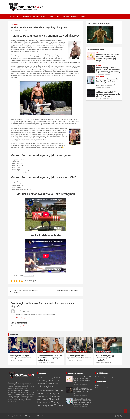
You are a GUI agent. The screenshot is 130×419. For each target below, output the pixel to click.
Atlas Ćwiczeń (100, 77)
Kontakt (97, 385)
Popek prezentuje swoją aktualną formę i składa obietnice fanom (105, 358)
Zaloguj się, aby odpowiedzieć (25, 318)
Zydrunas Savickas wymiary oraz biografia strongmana (25, 291)
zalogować (20, 326)
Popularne (14, 334)
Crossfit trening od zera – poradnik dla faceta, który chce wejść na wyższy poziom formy (108, 70)
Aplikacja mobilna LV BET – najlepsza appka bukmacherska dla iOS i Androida (108, 94)
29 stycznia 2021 (43, 362)
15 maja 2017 (14, 31)
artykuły (13, 16)
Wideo (52, 16)
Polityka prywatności (101, 388)
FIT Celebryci (14, 351)
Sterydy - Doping (43, 396)
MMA (53, 387)
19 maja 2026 (100, 63)
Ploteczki (22, 351)
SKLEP (58, 16)
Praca (83, 16)
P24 (20, 416)
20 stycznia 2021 (100, 362)
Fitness (50, 351)
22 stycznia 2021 (71, 360)
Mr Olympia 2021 (50, 390)
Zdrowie (58, 405)
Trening (98, 65)
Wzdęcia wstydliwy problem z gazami (68, 290)
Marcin (18, 310)
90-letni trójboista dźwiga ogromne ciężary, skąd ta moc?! (79, 357)
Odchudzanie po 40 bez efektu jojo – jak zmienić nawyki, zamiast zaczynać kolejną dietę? (107, 58)
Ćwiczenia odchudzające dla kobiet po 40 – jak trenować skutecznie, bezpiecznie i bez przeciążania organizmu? (107, 82)
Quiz (48, 393)
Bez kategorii (51, 378)
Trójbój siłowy (42, 406)
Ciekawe (74, 16)
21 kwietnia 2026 (101, 98)
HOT (45, 383)
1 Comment (28, 31)
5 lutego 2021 (13, 360)
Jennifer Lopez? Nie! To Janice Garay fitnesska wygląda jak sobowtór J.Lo (50, 358)
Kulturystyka (44, 386)
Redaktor (21, 31)
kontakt (44, 16)
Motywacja (70, 351)
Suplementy (42, 399)
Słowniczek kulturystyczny (48, 401)
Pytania (66, 16)
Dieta (97, 52)
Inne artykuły (100, 90)
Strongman (14, 24)
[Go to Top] (125, 411)
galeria (36, 16)
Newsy (59, 390)
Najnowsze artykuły (96, 49)
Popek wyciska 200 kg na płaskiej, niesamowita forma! (20, 357)
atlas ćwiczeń (26, 16)
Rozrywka (54, 393)
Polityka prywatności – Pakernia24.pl (34, 416)
